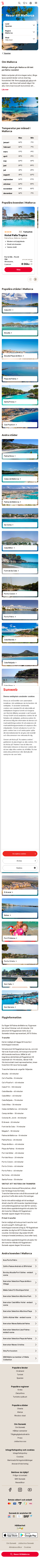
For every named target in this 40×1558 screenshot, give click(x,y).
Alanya (20, 1412)
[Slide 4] (21, 119)
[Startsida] (2, 3)
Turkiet (20, 1374)
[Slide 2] (18, 119)
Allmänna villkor (15, 1547)
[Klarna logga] (30, 1504)
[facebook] (10, 1491)
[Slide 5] (23, 119)
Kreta (20, 1390)
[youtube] (30, 1491)
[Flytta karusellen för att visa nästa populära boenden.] (35, 279)
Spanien (20, 1378)
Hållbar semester (20, 1431)
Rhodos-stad (20, 1415)
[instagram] (20, 1491)
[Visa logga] (14, 1504)
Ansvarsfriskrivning (20, 1464)
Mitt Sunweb (20, 1479)
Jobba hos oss (20, 1441)
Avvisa (19, 861)
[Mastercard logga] (9, 1504)
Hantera (19, 868)
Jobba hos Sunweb (26, 1543)
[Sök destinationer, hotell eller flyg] (19, 3)
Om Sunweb (20, 1427)
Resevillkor (20, 1482)
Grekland (20, 1371)
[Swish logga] (25, 1504)
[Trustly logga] (20, 1504)
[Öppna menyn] (36, 3)
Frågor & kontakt (20, 1475)
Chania (20, 1408)
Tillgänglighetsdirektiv (20, 1434)
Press (20, 1438)
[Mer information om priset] (31, 264)
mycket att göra (26, 80)
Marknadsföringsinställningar (20, 1460)
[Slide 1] (16, 119)
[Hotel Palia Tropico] (18, 240)
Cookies (20, 1457)
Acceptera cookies (19, 854)
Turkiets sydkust (20, 1397)
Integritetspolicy (20, 1453)
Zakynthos (20, 1393)
